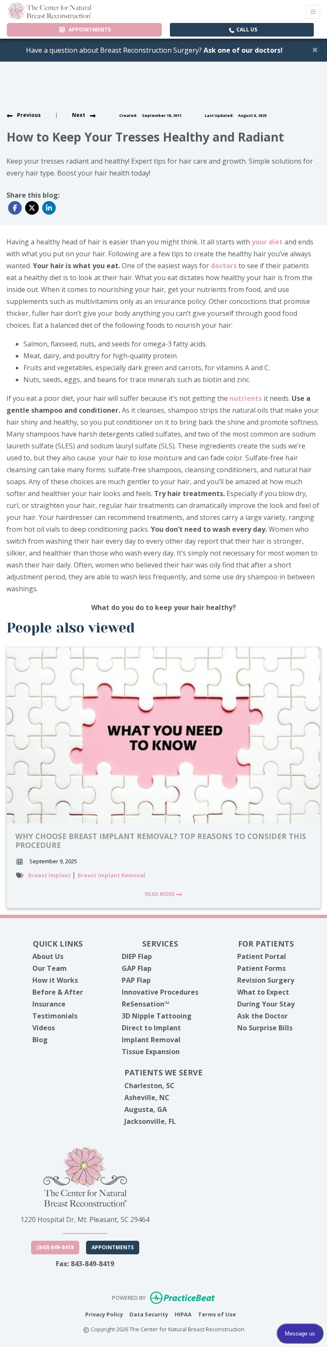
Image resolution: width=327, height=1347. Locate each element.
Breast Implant (50, 875)
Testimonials (54, 1016)
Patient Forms (261, 968)
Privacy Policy (104, 1314)
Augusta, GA (145, 1109)
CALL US (246, 29)
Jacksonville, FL (150, 1121)
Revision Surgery (265, 980)
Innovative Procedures (160, 992)
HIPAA (183, 1314)
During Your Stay (266, 1004)
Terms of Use (217, 1314)
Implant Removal (151, 1039)
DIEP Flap (137, 956)
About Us (47, 956)
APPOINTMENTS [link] (88, 29)
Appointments (113, 1247)
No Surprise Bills (265, 1027)
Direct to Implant (151, 1027)
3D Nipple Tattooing (157, 1016)
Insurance (49, 1004)
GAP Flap (137, 968)
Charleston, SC (149, 1085)
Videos (43, 1027)
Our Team (49, 968)
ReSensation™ (145, 1004)
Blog (40, 1039)
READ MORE (160, 894)
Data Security (148, 1314)
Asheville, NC (146, 1097)
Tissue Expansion (151, 1051)
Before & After (57, 992)
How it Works (55, 980)
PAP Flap (136, 980)
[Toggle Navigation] (313, 12)
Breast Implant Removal (111, 875)
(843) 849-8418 (55, 1247)
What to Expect (263, 992)
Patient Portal (261, 956)
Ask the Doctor (262, 1016)
